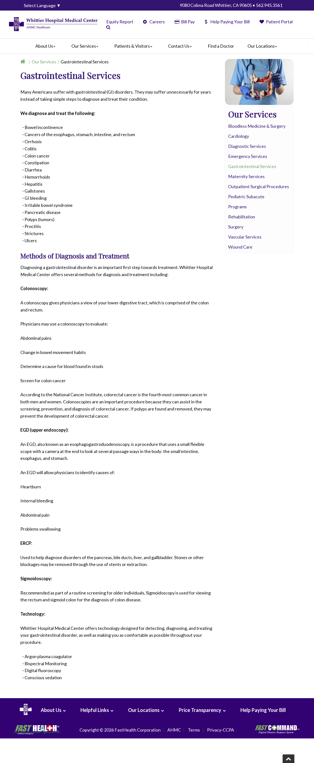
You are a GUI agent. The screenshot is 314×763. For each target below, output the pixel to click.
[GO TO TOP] (288, 758)
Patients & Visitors (132, 46)
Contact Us (178, 46)
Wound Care (240, 247)
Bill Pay (187, 21)
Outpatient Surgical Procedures (258, 186)
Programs (237, 206)
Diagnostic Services (247, 146)
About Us (44, 46)
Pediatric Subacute (246, 196)
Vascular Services (245, 237)
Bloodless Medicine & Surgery (257, 126)
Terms (194, 730)
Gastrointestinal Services (85, 61)
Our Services (83, 46)
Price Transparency (200, 710)
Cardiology (238, 136)
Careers (157, 21)
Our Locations (261, 46)
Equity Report (119, 21)
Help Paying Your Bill (230, 21)
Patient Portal (279, 21)
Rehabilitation (241, 216)
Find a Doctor (221, 46)
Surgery (235, 226)
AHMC (174, 730)
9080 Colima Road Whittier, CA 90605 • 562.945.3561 (231, 5)
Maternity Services (246, 176)
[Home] (23, 61)
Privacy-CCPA (220, 730)
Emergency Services (247, 156)
